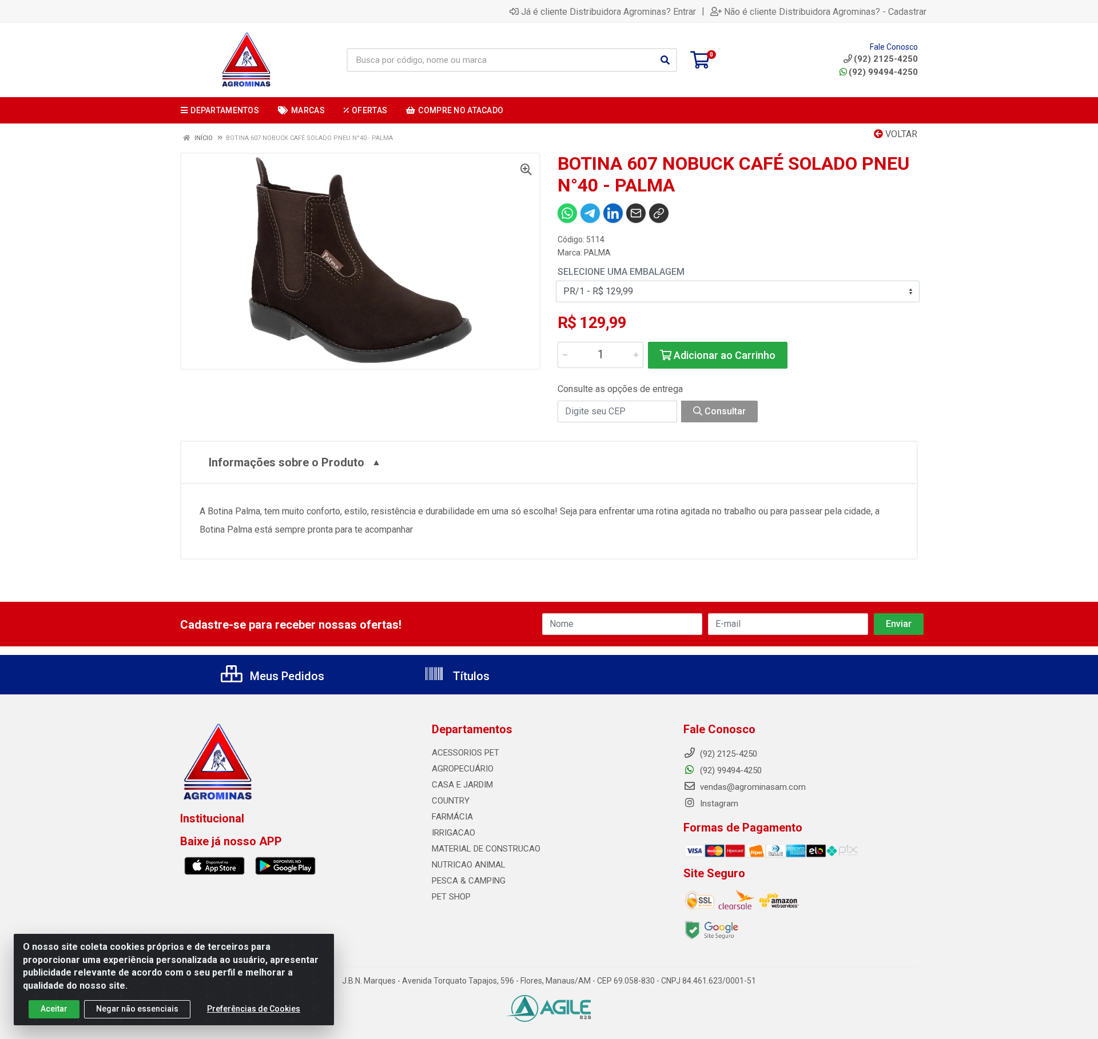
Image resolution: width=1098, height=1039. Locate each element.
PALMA (597, 252)
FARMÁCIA (452, 817)
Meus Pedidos (285, 676)
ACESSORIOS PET (465, 753)
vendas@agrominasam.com (752, 787)
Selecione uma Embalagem (621, 271)
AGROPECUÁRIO (463, 769)
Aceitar (54, 1008)
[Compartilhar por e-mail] (636, 213)
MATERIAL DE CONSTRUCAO (486, 849)
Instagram (718, 803)
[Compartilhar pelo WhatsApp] (567, 213)
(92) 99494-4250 (883, 72)
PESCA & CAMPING (469, 881)
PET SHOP (451, 897)
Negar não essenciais (137, 1008)
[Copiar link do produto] (659, 213)
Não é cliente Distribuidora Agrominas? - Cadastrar (825, 11)
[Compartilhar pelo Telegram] (590, 213)
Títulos (470, 676)
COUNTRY (451, 801)
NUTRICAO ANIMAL (469, 865)
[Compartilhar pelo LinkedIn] (613, 213)
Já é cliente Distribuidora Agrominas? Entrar (608, 11)
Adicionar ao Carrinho (723, 355)
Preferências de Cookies (253, 1008)
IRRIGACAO (453, 833)
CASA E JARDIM (462, 785)
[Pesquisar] (665, 60)
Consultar (724, 411)
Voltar (900, 134)
